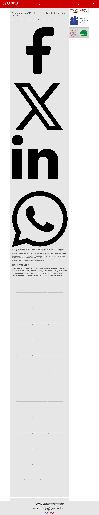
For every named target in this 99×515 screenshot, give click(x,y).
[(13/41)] (24, 347)
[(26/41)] (39, 409)
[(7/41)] (24, 315)
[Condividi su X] (40, 134)
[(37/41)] (24, 471)
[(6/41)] (55, 300)
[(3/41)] (55, 284)
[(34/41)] (24, 456)
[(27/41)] (55, 409)
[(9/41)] (55, 315)
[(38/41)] (39, 471)
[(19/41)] (24, 378)
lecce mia (34, 20)
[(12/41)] (55, 331)
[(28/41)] (24, 424)
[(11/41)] (39, 331)
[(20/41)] (39, 378)
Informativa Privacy (49, 510)
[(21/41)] (55, 378)
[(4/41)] (24, 300)
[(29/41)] (39, 424)
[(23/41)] (39, 393)
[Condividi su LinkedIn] (40, 190)
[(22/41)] (24, 393)
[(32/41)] (39, 440)
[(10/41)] (24, 331)
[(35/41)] (39, 456)
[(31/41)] (24, 440)
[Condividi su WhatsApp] (40, 246)
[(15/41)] (55, 347)
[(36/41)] (55, 456)
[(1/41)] (24, 284)
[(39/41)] (55, 471)
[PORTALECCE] (11, 4)
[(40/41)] (32, 487)
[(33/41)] (55, 440)
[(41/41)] (47, 487)
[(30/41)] (55, 424)
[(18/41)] (55, 362)
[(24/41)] (55, 393)
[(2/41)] (39, 284)
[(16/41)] (24, 362)
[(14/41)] (39, 347)
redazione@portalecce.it (44, 268)
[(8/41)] (39, 315)
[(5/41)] (39, 300)
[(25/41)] (24, 409)
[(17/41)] (39, 362)
